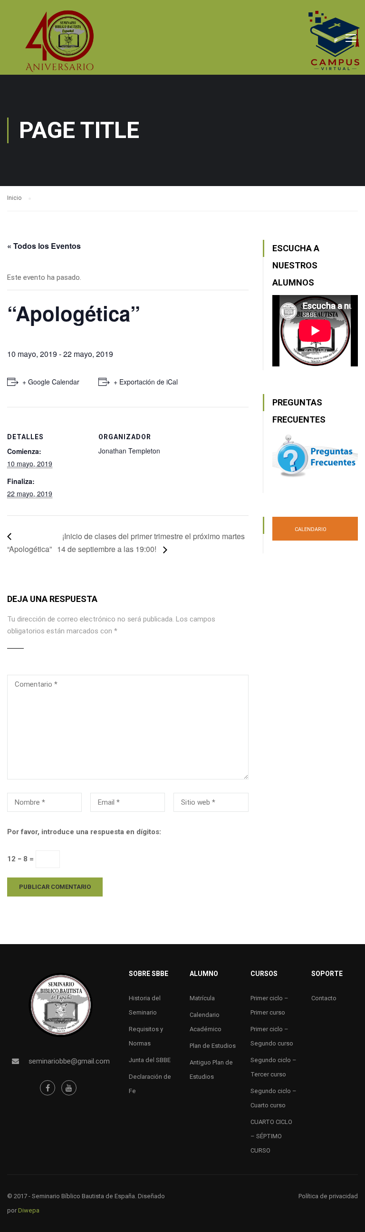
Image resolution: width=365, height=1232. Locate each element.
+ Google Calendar (50, 381)
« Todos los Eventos (44, 245)
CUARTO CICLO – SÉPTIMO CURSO (271, 1136)
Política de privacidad (328, 1196)
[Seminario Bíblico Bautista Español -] (59, 41)
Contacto (323, 998)
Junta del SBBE (150, 1060)
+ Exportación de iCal (146, 381)
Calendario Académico (310, 533)
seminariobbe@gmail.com (69, 1061)
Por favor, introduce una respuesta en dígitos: (84, 832)
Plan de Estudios (213, 1045)
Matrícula (202, 998)
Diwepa (28, 1210)
